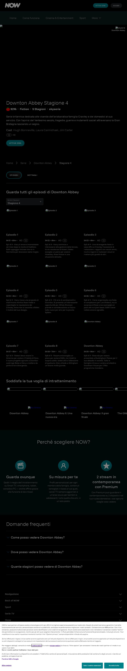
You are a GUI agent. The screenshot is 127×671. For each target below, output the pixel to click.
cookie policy (37, 645)
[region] (63, 646)
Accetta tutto (114, 665)
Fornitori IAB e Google (10, 659)
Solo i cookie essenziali (92, 665)
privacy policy (55, 645)
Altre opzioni (6, 665)
